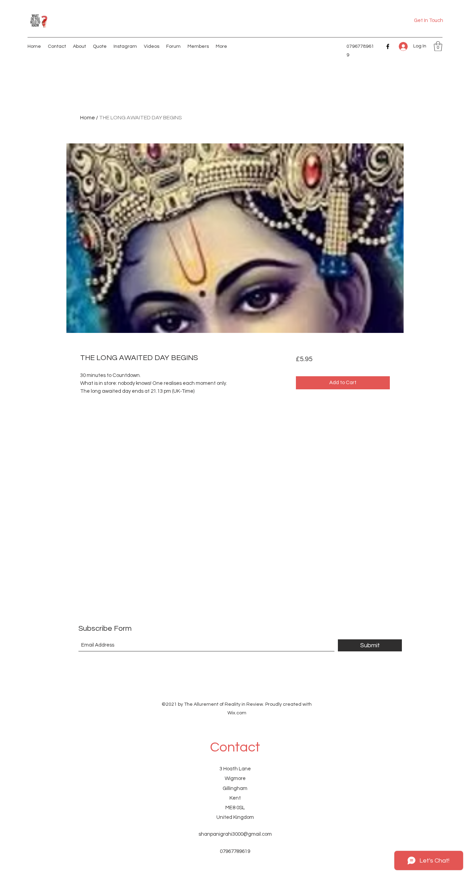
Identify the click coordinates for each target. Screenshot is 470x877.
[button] (438, 46)
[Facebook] (387, 46)
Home (87, 117)
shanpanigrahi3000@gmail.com (235, 834)
